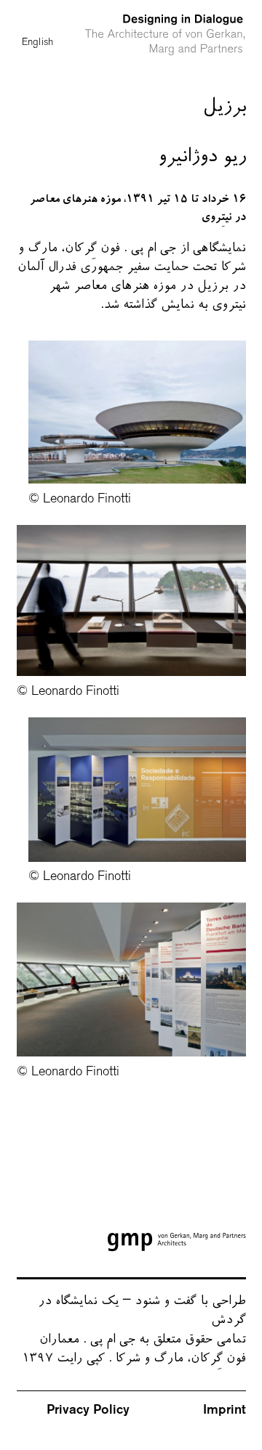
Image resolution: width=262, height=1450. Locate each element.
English (38, 18)
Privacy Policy (88, 1409)
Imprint (224, 1409)
